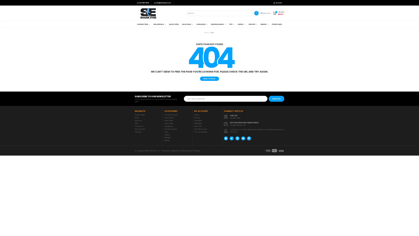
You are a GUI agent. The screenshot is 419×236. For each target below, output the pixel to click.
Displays (252, 24)
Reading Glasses (217, 24)
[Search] (256, 13)
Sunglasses (201, 24)
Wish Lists (266, 13)
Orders (196, 115)
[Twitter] (232, 138)
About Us (138, 120)
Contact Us (139, 126)
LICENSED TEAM (142, 24)
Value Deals (186, 24)
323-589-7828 (144, 3)
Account (279, 3)
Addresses (198, 123)
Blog (136, 118)
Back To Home (209, 79)
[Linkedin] (237, 138)
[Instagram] (249, 138)
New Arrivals (158, 24)
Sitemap (138, 132)
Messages (198, 120)
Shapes (240, 24)
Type (230, 24)
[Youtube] (243, 138)
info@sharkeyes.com (163, 3)
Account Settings (200, 132)
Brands (263, 24)
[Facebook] (226, 138)
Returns (197, 118)
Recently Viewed (200, 129)
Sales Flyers (174, 24)
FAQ (136, 123)
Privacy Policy (140, 129)
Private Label (277, 24)
